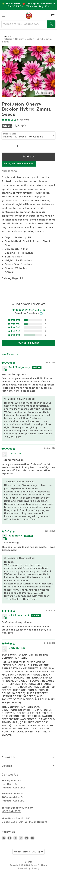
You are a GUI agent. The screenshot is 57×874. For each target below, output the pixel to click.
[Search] (51, 24)
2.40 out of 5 (37, 310)
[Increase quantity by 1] (29, 146)
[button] (9, 119)
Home (5, 36)
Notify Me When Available (19, 163)
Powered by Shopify (28, 868)
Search (28, 861)
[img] (8, 362)
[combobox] (24, 24)
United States (27, 851)
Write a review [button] (28, 342)
